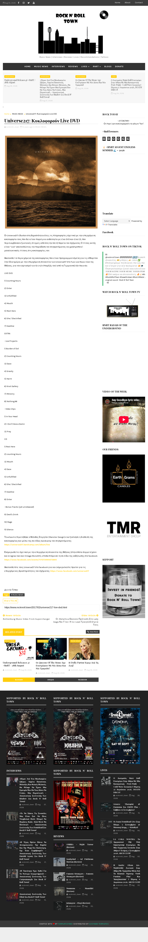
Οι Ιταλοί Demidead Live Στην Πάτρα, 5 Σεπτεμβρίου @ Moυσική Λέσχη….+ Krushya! (126, 824)
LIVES (84, 66)
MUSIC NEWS (41, 66)
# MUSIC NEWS (17, 595)
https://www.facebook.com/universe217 (69, 571)
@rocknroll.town (112, 257)
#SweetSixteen (126, 277)
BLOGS (108, 66)
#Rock (135, 277)
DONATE (119, 66)
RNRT (96, 66)
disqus (51, 680)
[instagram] (23, 3)
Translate (112, 224)
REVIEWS (73, 66)
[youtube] (34, 3)
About (127, 2)
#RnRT (145, 274)
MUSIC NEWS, (41, 127)
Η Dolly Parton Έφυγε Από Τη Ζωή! (83, 664)
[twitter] (28, 3)
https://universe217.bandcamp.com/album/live (27, 544)
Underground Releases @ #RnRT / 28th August (19, 81)
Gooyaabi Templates (99, 924)
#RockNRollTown (112, 277)
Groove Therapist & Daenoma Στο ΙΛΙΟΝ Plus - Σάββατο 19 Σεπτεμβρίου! (126, 807)
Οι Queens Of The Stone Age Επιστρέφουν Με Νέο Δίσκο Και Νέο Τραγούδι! (90, 82)
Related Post (13, 632)
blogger (19, 680)
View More (94, 632)
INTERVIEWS (58, 66)
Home (117, 2)
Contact (139, 2)
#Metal (141, 277)
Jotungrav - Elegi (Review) (78, 903)
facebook (82, 680)
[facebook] (18, 3)
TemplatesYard (65, 924)
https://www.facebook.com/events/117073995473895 (30, 560)
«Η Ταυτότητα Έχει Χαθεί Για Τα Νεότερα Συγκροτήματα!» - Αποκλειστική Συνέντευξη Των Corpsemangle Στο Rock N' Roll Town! (33, 876)
